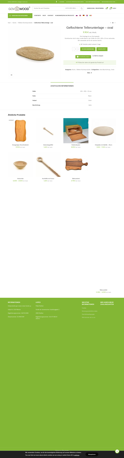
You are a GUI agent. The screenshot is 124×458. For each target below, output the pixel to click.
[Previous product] (111, 23)
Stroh (112, 69)
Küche (14, 22)
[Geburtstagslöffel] (48, 130)
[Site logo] (19, 8)
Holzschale (20, 178)
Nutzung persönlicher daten (89, 311)
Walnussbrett (76, 178)
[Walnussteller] (103, 220)
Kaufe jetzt (102, 49)
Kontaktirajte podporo (84, 56)
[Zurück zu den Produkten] (113, 23)
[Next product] (115, 23)
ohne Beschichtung (104, 69)
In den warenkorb (88, 49)
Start (9, 22)
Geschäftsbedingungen (88, 314)
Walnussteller (103, 290)
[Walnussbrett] (75, 164)
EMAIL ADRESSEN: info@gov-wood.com (18, 1)
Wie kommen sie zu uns (88, 317)
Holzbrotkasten (76, 145)
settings (76, 455)
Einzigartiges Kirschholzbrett (20, 145)
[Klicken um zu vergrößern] (11, 75)
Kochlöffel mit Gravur (48, 178)
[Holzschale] (20, 164)
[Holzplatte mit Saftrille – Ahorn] (103, 130)
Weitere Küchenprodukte (25, 22)
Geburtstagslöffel (48, 145)
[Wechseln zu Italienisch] (90, 15)
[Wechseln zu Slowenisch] (77, 15)
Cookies (84, 308)
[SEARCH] (82, 8)
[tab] (62, 85)
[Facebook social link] (56, 1)
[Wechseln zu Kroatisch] (87, 15)
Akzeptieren (92, 454)
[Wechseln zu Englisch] (80, 15)
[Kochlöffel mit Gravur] (48, 164)
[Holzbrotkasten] (75, 130)
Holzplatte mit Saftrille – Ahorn (103, 145)
